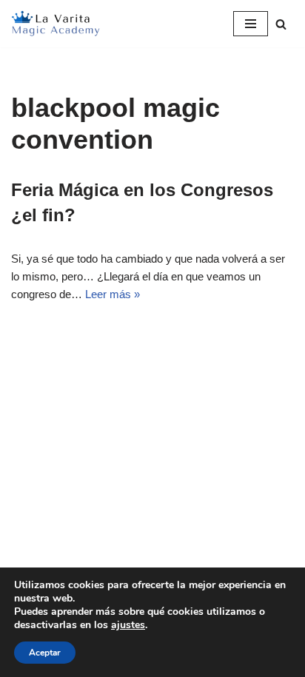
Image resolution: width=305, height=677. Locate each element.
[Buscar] (280, 24)
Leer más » (112, 294)
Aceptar (45, 653)
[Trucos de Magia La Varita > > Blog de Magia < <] (55, 23)
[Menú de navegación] (250, 23)
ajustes (128, 625)
